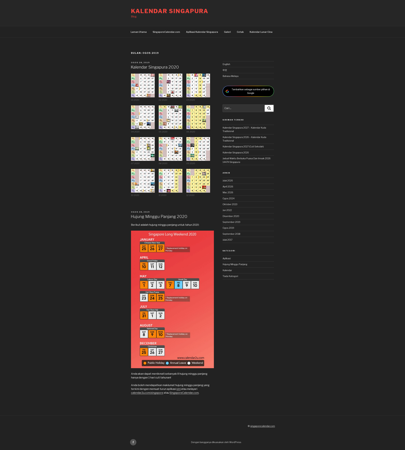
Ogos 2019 (228, 228)
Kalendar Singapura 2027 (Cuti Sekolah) (243, 146)
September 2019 (231, 222)
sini (179, 388)
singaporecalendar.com (262, 426)
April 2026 (228, 186)
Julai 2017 (227, 239)
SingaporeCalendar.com (166, 32)
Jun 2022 (227, 210)
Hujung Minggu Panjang (235, 264)
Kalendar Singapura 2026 (236, 152)
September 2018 (231, 234)
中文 (225, 70)
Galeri (227, 32)
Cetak (240, 32)
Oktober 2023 (230, 204)
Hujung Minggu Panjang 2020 (159, 216)
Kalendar (227, 270)
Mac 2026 (228, 192)
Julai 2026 (228, 180)
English (226, 64)
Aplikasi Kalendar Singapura (202, 32)
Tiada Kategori (230, 276)
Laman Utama (139, 32)
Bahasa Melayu (231, 76)
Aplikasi (227, 258)
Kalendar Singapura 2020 (155, 67)
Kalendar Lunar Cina (261, 32)
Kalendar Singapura (169, 11)
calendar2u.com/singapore (147, 392)
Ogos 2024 (228, 198)
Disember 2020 (231, 216)
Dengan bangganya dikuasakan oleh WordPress (216, 442)
